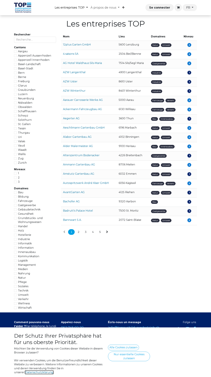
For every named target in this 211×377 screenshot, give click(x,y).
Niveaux (19, 169)
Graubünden (26, 89)
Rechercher (22, 34)
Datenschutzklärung (39, 372)
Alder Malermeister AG (78, 146)
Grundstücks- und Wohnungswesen (30, 220)
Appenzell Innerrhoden (33, 59)
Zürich (22, 162)
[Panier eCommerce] (178, 7)
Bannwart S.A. (72, 219)
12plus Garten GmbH (77, 44)
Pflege (22, 282)
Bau (20, 192)
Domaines (21, 188)
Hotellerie (24, 234)
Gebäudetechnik (29, 209)
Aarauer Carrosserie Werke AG (83, 100)
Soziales (23, 286)
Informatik (25, 243)
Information (26, 247)
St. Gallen (24, 124)
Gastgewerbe (27, 205)
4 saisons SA (70, 53)
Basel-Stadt (25, 68)
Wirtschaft (25, 307)
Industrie (24, 239)
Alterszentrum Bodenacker (81, 155)
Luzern (23, 94)
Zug (21, 158)
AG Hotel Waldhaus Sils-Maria (82, 63)
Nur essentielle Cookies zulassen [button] (129, 356)
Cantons (20, 47)
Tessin (22, 128)
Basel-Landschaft (29, 64)
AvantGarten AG (74, 192)
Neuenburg (26, 98)
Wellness (24, 303)
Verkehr (23, 299)
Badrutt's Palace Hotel (78, 210)
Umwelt (23, 294)
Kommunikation (28, 256)
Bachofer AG (71, 201)
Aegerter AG (71, 118)
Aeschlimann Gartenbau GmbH (84, 127)
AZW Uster (70, 81)
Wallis (22, 154)
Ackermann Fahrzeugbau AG (82, 109)
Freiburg (24, 81)
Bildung (23, 196)
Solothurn (25, 119)
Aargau (23, 51)
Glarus (22, 85)
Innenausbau (27, 252)
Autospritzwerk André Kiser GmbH (86, 183)
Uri (20, 137)
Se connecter (159, 7)
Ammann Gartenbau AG (79, 164)
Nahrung (24, 273)
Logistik (23, 260)
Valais (21, 141)
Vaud (21, 145)
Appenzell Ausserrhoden (34, 55)
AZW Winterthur (74, 90)
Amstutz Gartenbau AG (78, 173)
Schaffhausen (27, 111)
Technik (23, 290)
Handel (23, 226)
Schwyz (23, 115)
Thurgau (24, 132)
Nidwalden (25, 102)
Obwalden (25, 107)
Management (27, 264)
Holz (21, 230)
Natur (22, 277)
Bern (21, 72)
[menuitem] (71, 7)
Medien (23, 269)
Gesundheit (26, 213)
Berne (22, 77)
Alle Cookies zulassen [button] (123, 347)
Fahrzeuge (25, 201)
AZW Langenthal (74, 72)
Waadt (22, 149)
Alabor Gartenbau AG (77, 136)
